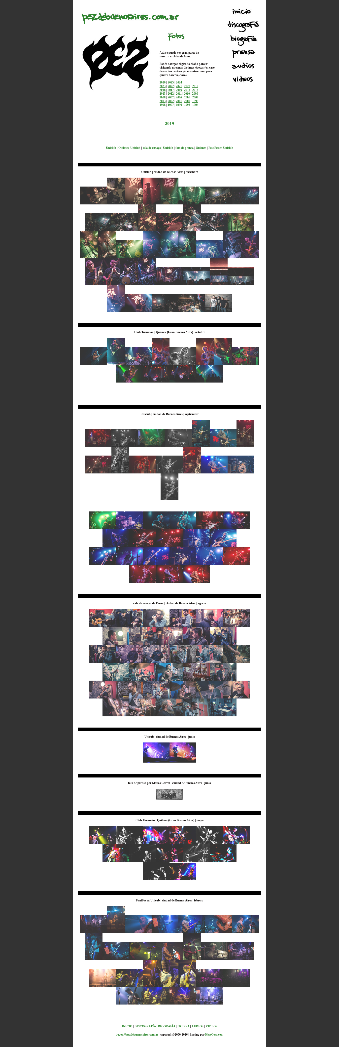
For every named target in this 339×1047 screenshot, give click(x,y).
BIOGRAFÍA (166, 1026)
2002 (171, 101)
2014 (195, 90)
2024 (179, 82)
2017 (171, 90)
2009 (195, 93)
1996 (179, 105)
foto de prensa (184, 148)
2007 (171, 97)
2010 (187, 93)
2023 (163, 86)
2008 (163, 97)
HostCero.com (214, 1034)
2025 (171, 82)
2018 (163, 90)
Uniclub (111, 148)
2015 (187, 90)
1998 (163, 105)
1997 (171, 105)
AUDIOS (197, 1026)
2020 (187, 86)
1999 (195, 101)
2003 (163, 101)
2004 (195, 97)
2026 (163, 82)
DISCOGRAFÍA (145, 1026)
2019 (195, 86)
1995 (187, 105)
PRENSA (183, 1026)
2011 (179, 93)
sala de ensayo (152, 148)
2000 (187, 101)
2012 (171, 93)
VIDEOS (211, 1026)
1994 (195, 105)
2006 (179, 97)
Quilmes (123, 148)
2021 (179, 86)
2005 (187, 97)
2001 (179, 101)
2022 (171, 86)
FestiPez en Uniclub (220, 148)
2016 (179, 90)
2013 (163, 93)
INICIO (127, 1026)
